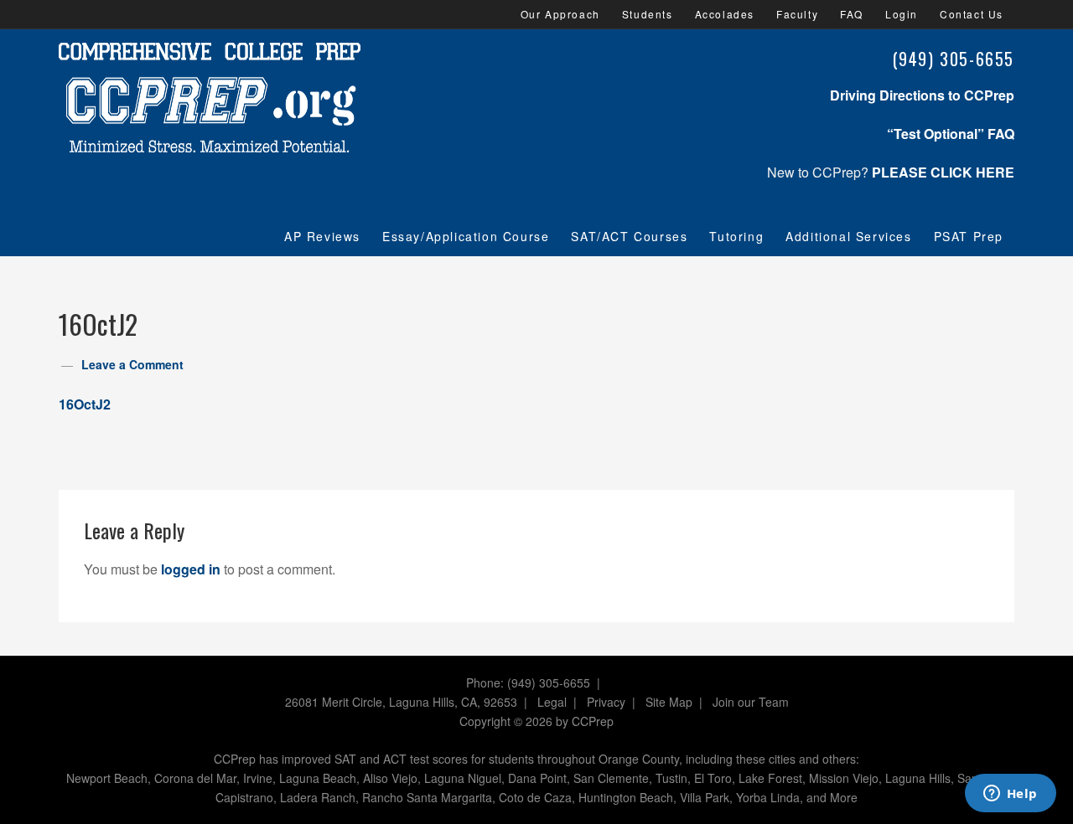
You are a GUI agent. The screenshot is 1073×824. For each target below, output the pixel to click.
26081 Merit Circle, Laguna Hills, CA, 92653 (401, 701)
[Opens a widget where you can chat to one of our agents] (1010, 795)
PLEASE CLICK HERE (943, 172)
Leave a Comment (132, 364)
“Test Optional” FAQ (950, 133)
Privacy (606, 701)
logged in (190, 569)
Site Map (668, 701)
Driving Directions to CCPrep (922, 95)
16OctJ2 (85, 404)
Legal (552, 701)
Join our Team (751, 701)
